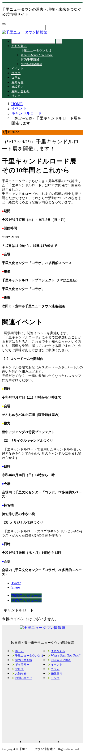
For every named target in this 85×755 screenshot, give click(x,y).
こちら (71, 280)
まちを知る (19, 46)
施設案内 (17, 87)
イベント (17, 68)
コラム (16, 77)
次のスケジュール (26, 600)
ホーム (19, 651)
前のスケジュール (26, 595)
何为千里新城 (30, 59)
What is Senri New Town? (37, 55)
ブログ (16, 73)
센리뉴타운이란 (31, 64)
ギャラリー (22, 664)
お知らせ (17, 82)
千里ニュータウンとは (36, 50)
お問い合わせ (20, 91)
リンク (16, 96)
